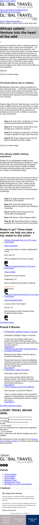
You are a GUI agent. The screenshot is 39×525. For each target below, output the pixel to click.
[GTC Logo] (16, 460)
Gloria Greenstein (11, 246)
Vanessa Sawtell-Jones (13, 300)
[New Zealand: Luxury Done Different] (19, 387)
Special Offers (16, 10)
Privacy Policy (12, 441)
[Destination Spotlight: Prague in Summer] (20, 332)
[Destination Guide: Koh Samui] (16, 370)
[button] (21, 262)
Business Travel (10, 480)
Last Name (4, 421)
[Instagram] (1, 466)
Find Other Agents (7, 322)
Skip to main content (8, 1)
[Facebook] (6, 466)
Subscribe (5, 455)
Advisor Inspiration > (14, 21)
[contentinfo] (16, 5)
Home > (3, 21)
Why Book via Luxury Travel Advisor (18, 484)
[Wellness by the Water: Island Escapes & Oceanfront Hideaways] (21, 351)
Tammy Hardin (9, 272)
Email (2, 423)
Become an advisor (13, 12)
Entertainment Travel (12, 482)
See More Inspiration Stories (11, 406)
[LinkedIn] (4, 466)
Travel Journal (5, 10)
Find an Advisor (10, 474)
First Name (4, 418)
